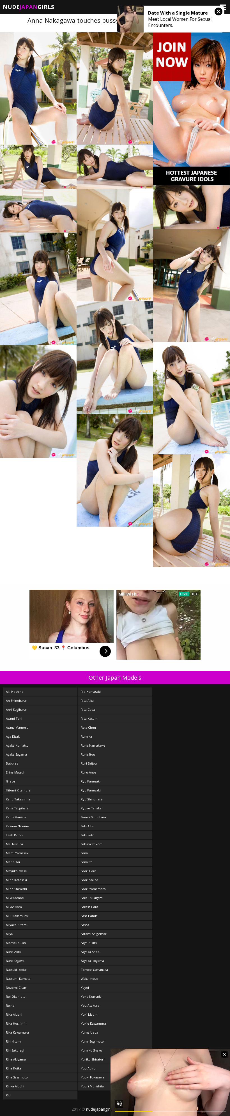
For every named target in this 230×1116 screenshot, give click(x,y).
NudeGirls (28, 7)
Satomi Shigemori (94, 934)
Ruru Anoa (88, 772)
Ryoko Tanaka (91, 808)
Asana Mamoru (17, 727)
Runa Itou (88, 754)
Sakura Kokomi (92, 844)
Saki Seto (87, 835)
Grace (10, 781)
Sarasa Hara (89, 907)
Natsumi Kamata (18, 978)
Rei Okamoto (16, 996)
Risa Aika (87, 700)
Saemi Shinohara (93, 817)
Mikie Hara (14, 907)
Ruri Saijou (89, 763)
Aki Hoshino (15, 691)
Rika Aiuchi (14, 1014)
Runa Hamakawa (93, 745)
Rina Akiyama (16, 1059)
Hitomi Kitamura (18, 790)
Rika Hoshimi (15, 1023)
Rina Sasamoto (17, 1077)
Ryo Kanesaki (90, 781)
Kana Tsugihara (17, 808)
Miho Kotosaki (16, 880)
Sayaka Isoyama (92, 960)
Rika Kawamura (17, 1032)
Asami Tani (14, 718)
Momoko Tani (16, 943)
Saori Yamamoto (93, 889)
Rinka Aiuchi (15, 1086)
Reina (10, 1005)
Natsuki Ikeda (16, 969)
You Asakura (90, 1005)
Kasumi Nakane (17, 826)
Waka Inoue (89, 978)
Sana (84, 853)
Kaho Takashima (18, 799)
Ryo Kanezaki (91, 790)
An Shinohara (16, 700)
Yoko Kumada (91, 996)
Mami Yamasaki (17, 853)
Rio (8, 1095)
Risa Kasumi (89, 718)
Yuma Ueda (89, 1032)
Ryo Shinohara (91, 799)
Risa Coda (88, 709)
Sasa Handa (89, 916)
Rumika (86, 736)
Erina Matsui (15, 772)
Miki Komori (15, 898)
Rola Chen (88, 727)
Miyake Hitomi (16, 925)
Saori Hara (88, 871)
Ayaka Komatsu (17, 745)
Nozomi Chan (16, 987)
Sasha (85, 925)
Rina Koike (14, 1068)
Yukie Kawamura (93, 1023)
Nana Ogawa (15, 960)
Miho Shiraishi (16, 889)
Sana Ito (87, 862)
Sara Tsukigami (92, 898)
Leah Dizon (14, 835)
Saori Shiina (89, 880)
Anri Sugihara (16, 709)
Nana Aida (13, 952)
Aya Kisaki (13, 736)
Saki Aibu (87, 826)
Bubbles (12, 763)
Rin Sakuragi (15, 1050)
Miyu (9, 934)
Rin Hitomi (14, 1041)
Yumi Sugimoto (92, 1041)
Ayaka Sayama (16, 754)
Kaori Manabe (16, 817)
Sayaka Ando (90, 952)
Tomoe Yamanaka (94, 969)
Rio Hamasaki (91, 691)
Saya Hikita (89, 943)
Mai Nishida (14, 844)
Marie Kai (13, 862)
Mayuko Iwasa (16, 871)
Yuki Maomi (89, 1014)
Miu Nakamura (17, 916)
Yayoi (85, 987)
